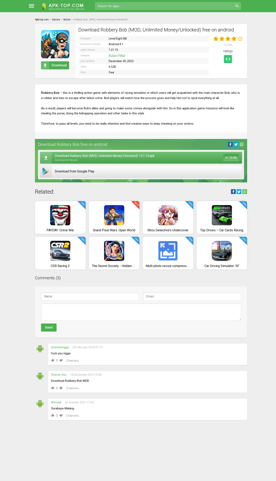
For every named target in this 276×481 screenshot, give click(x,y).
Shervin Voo (58, 374)
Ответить (72, 360)
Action (113, 55)
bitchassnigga (60, 347)
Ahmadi (56, 402)
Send (49, 327)
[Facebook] (230, 144)
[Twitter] (236, 144)
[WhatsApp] (241, 144)
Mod (122, 55)
